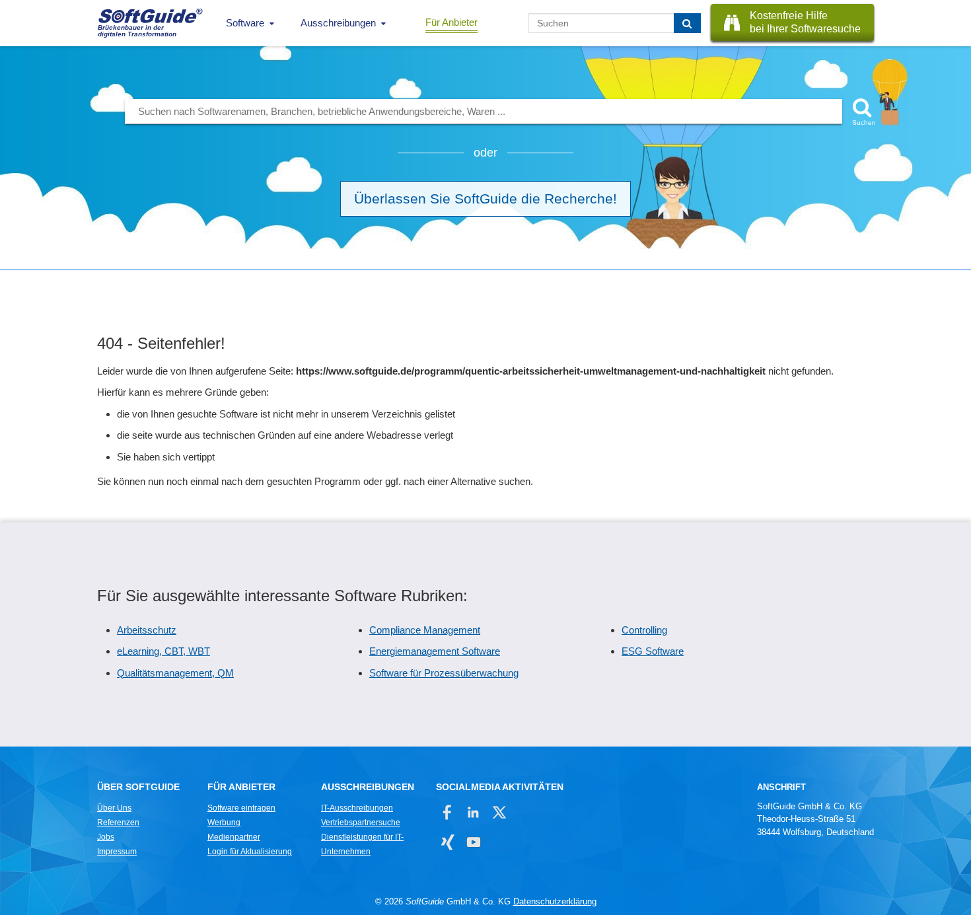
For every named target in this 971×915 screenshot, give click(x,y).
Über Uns (114, 808)
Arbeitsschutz (146, 630)
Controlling (644, 630)
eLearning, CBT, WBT (163, 651)
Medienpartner (233, 837)
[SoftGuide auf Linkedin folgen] (473, 812)
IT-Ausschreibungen (357, 808)
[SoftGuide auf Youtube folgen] (473, 842)
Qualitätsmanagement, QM (175, 672)
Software (245, 22)
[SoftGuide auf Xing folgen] (447, 842)
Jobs (105, 837)
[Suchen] (687, 23)
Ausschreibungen (338, 22)
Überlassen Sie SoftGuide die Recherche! (485, 198)
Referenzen (118, 822)
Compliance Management (424, 630)
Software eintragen (241, 808)
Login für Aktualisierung (249, 851)
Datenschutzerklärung (554, 901)
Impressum (117, 851)
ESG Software (653, 651)
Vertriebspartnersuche (360, 822)
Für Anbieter (451, 22)
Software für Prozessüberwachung (444, 672)
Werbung (223, 822)
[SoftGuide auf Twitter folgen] (499, 812)
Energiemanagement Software (434, 651)
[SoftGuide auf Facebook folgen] (447, 812)
